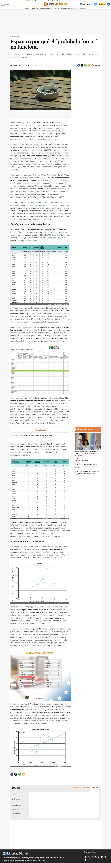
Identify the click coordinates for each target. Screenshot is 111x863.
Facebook (85, 857)
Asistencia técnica (52, 858)
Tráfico (14, 795)
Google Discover (98, 857)
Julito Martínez (71, 0)
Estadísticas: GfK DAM (20, 860)
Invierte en (35, 8)
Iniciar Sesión (108, 4)
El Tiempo (16, 799)
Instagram (92, 857)
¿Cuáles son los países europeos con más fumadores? (33, 435)
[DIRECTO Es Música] (95, 4)
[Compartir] (78, 65)
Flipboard (102, 857)
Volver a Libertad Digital (86, 4)
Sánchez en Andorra (39, 0)
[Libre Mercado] (55, 4)
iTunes (85, 859)
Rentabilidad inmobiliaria (78, 8)
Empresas (27, 8)
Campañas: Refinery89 (8, 860)
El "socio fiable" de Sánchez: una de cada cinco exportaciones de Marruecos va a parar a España (87, 473)
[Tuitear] (82, 65)
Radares (15, 809)
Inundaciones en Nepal (50, 0)
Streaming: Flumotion (31, 860)
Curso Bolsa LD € (65, 8)
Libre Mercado (15, 36)
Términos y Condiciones (29, 858)
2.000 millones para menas (62, 0)
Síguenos (97, 65)
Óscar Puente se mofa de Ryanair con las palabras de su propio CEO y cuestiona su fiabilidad (86, 466)
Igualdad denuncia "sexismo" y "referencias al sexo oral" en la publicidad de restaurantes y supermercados (86, 453)
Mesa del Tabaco (16, 316)
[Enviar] (85, 65)
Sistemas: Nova (41, 860)
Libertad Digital (43, 853)
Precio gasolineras (16, 804)
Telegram (105, 857)
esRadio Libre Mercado (46, 8)
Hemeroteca (16, 814)
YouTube (95, 857)
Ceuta (33, 0)
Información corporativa (11, 858)
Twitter (88, 857)
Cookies (42, 858)
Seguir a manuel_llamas (28, 65)
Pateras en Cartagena (80, 0)
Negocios (56, 8)
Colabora (102, 4)
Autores (62, 858)
